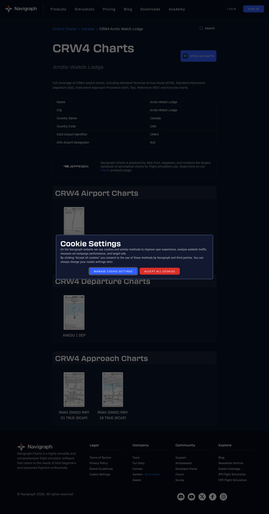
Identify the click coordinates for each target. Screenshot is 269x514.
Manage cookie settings (113, 271)
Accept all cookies (159, 271)
